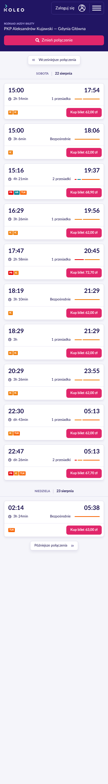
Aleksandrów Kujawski (33, 29)
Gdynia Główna (72, 29)
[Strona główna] (14, 8)
